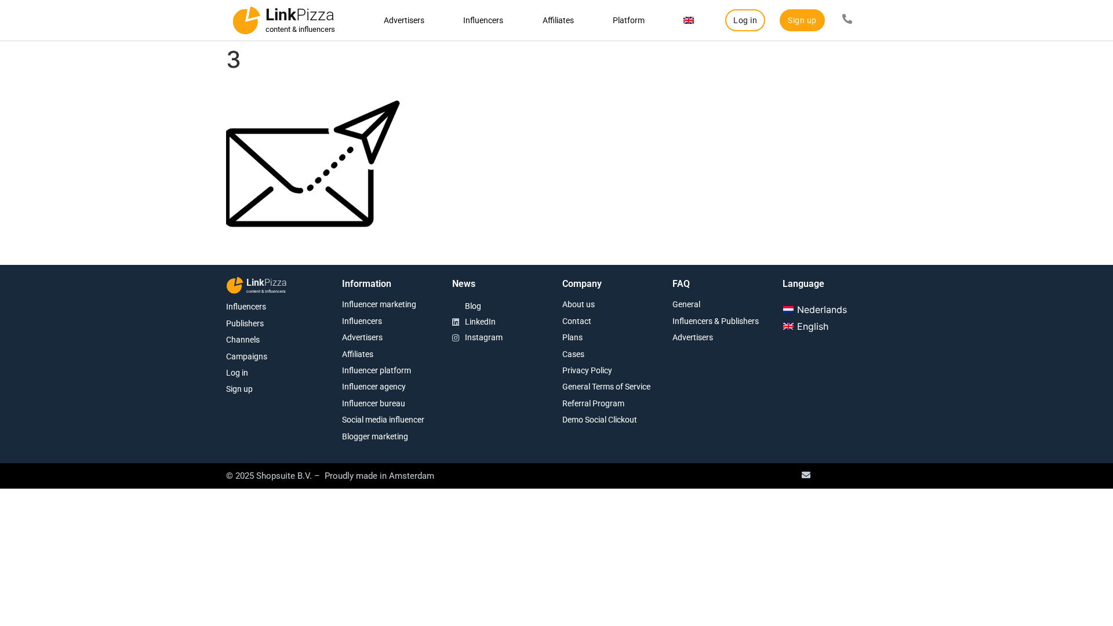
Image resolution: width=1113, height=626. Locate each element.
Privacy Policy (587, 370)
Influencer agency (374, 386)
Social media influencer (383, 419)
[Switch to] (689, 20)
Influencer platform (376, 370)
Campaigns (246, 356)
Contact (576, 321)
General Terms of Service (606, 386)
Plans (572, 337)
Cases (573, 354)
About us (578, 304)
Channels (243, 339)
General (686, 304)
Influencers (483, 20)
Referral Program (593, 403)
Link (299, 14)
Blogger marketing (375, 436)
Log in (237, 372)
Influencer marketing (379, 304)
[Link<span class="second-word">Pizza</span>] (246, 20)
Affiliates (558, 20)
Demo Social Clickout (599, 419)
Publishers (245, 323)
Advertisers (404, 20)
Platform (629, 20)
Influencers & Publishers (715, 321)
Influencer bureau (373, 403)
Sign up (239, 389)
